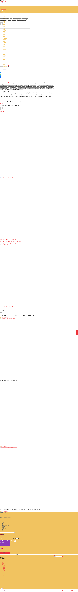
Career (3, 59)
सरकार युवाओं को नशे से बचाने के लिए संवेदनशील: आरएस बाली (8, 306)
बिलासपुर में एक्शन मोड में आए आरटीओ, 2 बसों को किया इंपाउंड (8, 243)
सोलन (4, 566)
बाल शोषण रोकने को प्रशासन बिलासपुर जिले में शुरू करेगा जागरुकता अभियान (10, 241)
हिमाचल (3, 14)
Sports (3, 530)
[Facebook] (27, 71)
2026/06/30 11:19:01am (4, 446)
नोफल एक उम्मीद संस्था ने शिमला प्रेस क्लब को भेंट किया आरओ (8, 380)
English (4, 583)
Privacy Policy (66, 590)
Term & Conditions (71, 590)
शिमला (4, 21)
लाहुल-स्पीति (4, 49)
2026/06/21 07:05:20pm (4, 511)
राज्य (2, 51)
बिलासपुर (4, 572)
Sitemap (17, 554)
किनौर (4, 567)
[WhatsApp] (27, 74)
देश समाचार (3, 561)
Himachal (3, 522)
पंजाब (4, 56)
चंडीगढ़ (4, 59)
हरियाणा (4, 54)
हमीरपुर (4, 570)
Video (2, 529)
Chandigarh (3, 526)
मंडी (3, 571)
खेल (2, 14)
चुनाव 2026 (3, 563)
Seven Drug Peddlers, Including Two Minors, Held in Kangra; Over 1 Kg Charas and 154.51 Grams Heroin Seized (19, 315)
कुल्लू (4, 46)
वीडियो (4, 64)
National (3, 523)
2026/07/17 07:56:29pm (4, 317)
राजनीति (3, 61)
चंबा (3, 44)
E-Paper (3, 71)
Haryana (3, 527)
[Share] (27, 77)
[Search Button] (8, 66)
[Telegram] (27, 75)
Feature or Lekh (5, 66)
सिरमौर (4, 568)
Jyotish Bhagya (4, 61)
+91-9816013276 (3, 552)
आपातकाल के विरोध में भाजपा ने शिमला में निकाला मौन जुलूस (8, 239)
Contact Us (62, 590)
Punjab (3, 524)
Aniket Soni (2, 111)
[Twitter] (27, 73)
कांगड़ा (4, 569)
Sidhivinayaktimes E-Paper (5, 525)
